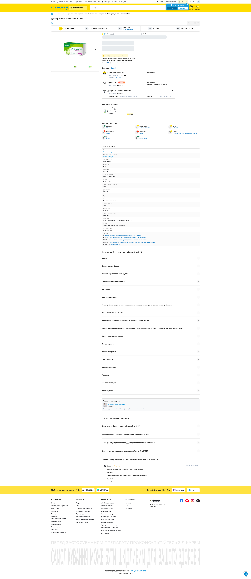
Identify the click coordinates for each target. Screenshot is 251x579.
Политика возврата (107, 519)
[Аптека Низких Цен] (60, 8)
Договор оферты (81, 514)
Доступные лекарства (65, 2)
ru (194, 2)
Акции (53, 2)
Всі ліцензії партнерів (138, 571)
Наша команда (56, 524)
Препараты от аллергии (97, 13)
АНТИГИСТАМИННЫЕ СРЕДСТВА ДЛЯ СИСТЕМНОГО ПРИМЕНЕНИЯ (126, 237)
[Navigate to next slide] (95, 49)
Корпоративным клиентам (85, 519)
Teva (52, 23)
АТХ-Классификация (107, 503)
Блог (77, 506)
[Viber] (178, 490)
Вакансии (54, 514)
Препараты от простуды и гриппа (77, 13)
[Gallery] (75, 49)
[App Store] (88, 490)
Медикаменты (60, 13)
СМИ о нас (54, 529)
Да (172, 8)
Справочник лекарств (92, 2)
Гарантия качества (107, 522)
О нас (53, 503)
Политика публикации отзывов (111, 530)
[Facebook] (181, 516)
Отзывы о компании (58, 527)
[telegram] (193, 490)
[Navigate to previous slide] (55, 49)
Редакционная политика (109, 525)
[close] (188, 5)
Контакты (54, 511)
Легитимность (105, 533)
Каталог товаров (79, 8)
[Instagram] (192, 516)
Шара (127, 506)
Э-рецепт (122, 2)
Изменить (183, 8)
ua (191, 2)
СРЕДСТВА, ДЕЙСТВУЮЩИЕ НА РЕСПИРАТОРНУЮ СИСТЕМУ (123, 235)
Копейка (128, 503)
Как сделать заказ (82, 522)
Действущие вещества (109, 2)
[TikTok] (198, 516)
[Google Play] (102, 490)
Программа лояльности (84, 508)
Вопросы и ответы (107, 506)
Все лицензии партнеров (59, 506)
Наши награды (56, 521)
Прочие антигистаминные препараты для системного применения (132, 242)
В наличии (115, 77)
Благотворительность (58, 532)
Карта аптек (79, 2)
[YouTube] (187, 516)
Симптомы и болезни (83, 511)
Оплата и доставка (107, 508)
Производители (106, 511)
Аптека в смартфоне (83, 516)
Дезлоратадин (108, 152)
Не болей (129, 508)
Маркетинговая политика (109, 527)
